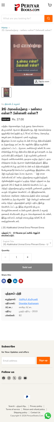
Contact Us (35, 412)
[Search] (48, 18)
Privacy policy (36, 406)
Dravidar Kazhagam (29, 303)
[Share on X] (9, 281)
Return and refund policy (34, 409)
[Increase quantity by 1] (28, 257)
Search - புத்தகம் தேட (18, 406)
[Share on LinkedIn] (15, 281)
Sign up (43, 360)
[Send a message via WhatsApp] (47, 415)
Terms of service (13, 409)
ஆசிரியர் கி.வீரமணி (28, 299)
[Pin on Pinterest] (21, 281)
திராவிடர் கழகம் (12, 104)
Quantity (5, 250)
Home (5, 27)
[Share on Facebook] (4, 281)
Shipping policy (20, 412)
